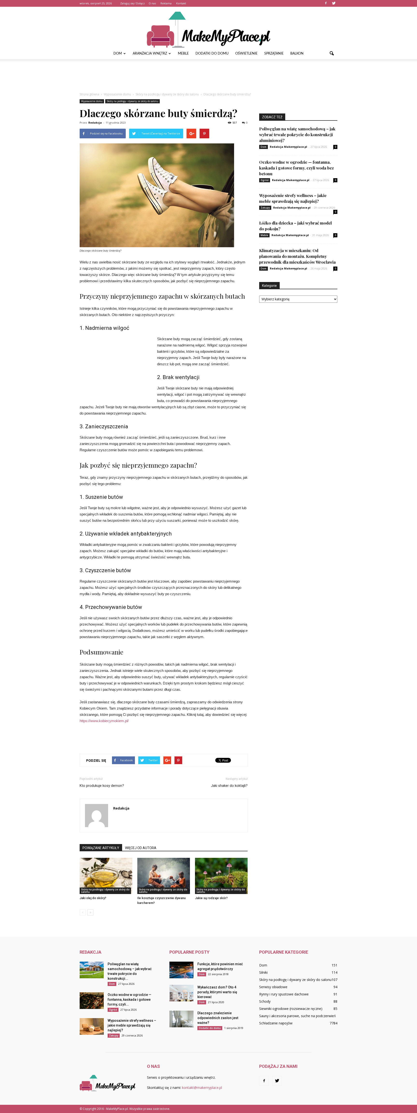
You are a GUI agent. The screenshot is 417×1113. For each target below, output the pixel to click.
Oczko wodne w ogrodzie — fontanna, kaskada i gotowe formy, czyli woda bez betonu (296, 167)
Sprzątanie (274, 53)
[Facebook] (325, 3)
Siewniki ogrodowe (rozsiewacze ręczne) (290, 1008)
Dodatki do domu (212, 53)
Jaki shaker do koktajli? (229, 785)
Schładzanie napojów (275, 1023)
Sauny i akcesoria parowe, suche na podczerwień (297, 1016)
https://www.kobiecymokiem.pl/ (104, 721)
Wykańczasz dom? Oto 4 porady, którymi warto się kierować (217, 992)
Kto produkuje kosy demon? (102, 785)
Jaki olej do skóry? (93, 898)
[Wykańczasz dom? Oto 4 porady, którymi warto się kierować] (181, 993)
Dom (117, 53)
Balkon (297, 53)
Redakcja (95, 122)
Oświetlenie (246, 53)
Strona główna (89, 94)
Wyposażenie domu (92, 101)
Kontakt (181, 3)
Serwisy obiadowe (273, 987)
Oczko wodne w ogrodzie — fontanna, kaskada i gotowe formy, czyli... (129, 999)
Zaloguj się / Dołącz (132, 3)
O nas (152, 3)
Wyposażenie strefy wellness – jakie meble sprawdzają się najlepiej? (132, 1025)
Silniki (263, 972)
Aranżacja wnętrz (150, 53)
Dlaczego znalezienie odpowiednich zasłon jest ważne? (217, 1018)
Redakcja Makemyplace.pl (288, 146)
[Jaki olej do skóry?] (106, 876)
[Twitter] (333, 3)
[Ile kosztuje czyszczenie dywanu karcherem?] (163, 876)
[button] (331, 53)
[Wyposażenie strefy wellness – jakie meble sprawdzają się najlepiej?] (92, 1026)
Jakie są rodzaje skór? (211, 898)
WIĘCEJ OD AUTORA (140, 848)
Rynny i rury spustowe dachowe (284, 994)
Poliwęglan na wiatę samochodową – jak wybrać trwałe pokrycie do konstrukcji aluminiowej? (297, 134)
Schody (265, 1001)
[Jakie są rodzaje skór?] (221, 876)
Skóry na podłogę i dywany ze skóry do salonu (132, 101)
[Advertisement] (208, 76)
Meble (183, 53)
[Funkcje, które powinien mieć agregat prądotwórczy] (181, 970)
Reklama (166, 3)
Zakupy (265, 207)
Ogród (265, 180)
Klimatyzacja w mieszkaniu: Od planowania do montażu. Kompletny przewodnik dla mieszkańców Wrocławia (297, 256)
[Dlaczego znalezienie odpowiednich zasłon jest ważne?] (181, 1019)
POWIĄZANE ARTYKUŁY (101, 848)
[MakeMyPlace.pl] (208, 27)
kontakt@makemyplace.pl (202, 1087)
